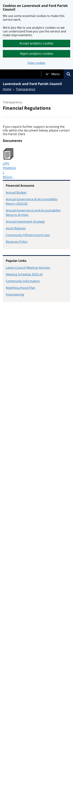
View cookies (36, 63)
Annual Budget (16, 192)
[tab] (52, 74)
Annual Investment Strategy (25, 222)
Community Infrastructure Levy (28, 235)
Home (7, 89)
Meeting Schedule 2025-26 (24, 274)
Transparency (25, 89)
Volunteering (15, 294)
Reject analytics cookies (36, 53)
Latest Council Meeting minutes (28, 268)
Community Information (23, 281)
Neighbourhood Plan (20, 288)
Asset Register (16, 228)
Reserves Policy (17, 242)
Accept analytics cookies (36, 43)
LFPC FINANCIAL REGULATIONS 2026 (9, 170)
